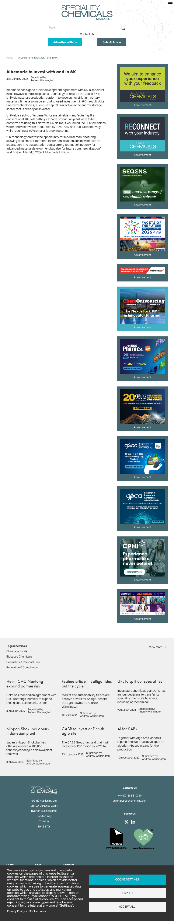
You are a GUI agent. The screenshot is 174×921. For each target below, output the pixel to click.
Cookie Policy (37, 911)
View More (155, 647)
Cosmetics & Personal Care (23, 662)
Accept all (127, 906)
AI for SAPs (127, 729)
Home (9, 57)
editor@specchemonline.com (130, 800)
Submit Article (111, 42)
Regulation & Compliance (22, 667)
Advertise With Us (65, 42)
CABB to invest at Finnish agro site (83, 731)
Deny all (127, 893)
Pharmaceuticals (16, 651)
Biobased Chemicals (19, 656)
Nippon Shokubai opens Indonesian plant (27, 731)
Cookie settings (127, 879)
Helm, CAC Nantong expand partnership (24, 683)
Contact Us (87, 34)
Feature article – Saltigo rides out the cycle (87, 683)
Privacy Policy (16, 911)
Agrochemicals (17, 646)
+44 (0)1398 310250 (130, 795)
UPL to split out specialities (139, 681)
